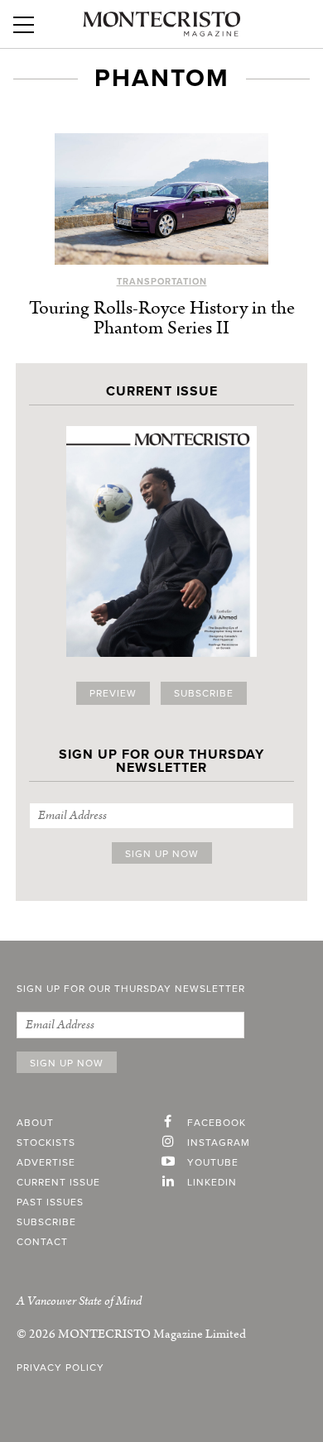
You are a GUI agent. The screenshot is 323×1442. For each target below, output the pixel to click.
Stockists (46, 1142)
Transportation (162, 281)
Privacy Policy (60, 1367)
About (35, 1122)
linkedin (212, 1182)
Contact (42, 1242)
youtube (213, 1162)
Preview (113, 693)
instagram (218, 1142)
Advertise (46, 1162)
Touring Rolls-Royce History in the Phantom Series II (162, 318)
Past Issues (50, 1202)
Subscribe (204, 693)
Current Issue (58, 1182)
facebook (216, 1122)
